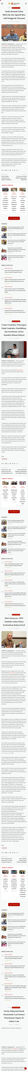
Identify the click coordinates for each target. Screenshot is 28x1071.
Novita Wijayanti (14, 1048)
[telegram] (12, 170)
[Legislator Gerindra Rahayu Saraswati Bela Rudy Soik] (5, 872)
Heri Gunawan (12, 672)
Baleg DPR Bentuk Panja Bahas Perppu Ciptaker (5, 493)
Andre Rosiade (6, 45)
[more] (18, 170)
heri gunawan (4, 847)
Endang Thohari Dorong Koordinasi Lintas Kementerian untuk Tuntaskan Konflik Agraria (16, 257)
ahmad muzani (4, 458)
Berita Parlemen (16, 7)
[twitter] (8, 170)
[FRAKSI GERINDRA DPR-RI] (14, 3)
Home (9, 7)
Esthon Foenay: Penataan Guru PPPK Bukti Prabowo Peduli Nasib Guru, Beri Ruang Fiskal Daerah (16, 242)
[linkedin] (14, 170)
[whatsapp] (16, 170)
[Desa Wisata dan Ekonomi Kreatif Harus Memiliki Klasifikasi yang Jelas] (22, 189)
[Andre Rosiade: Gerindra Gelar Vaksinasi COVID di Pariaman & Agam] (22, 483)
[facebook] (5, 170)
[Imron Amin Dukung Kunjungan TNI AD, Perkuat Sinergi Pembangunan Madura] (4, 229)
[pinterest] (10, 170)
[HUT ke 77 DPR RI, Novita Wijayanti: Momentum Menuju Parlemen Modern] (14, 189)
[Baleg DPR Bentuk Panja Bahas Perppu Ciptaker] (5, 483)
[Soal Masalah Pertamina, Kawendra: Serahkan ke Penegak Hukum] (5, 189)
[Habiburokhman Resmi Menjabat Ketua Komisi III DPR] (14, 483)
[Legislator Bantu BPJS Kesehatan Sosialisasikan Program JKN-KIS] (14, 872)
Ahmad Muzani (20, 370)
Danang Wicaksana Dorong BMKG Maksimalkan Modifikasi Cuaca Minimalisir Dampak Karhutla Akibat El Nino (17, 249)
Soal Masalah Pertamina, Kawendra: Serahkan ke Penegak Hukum (5, 202)
